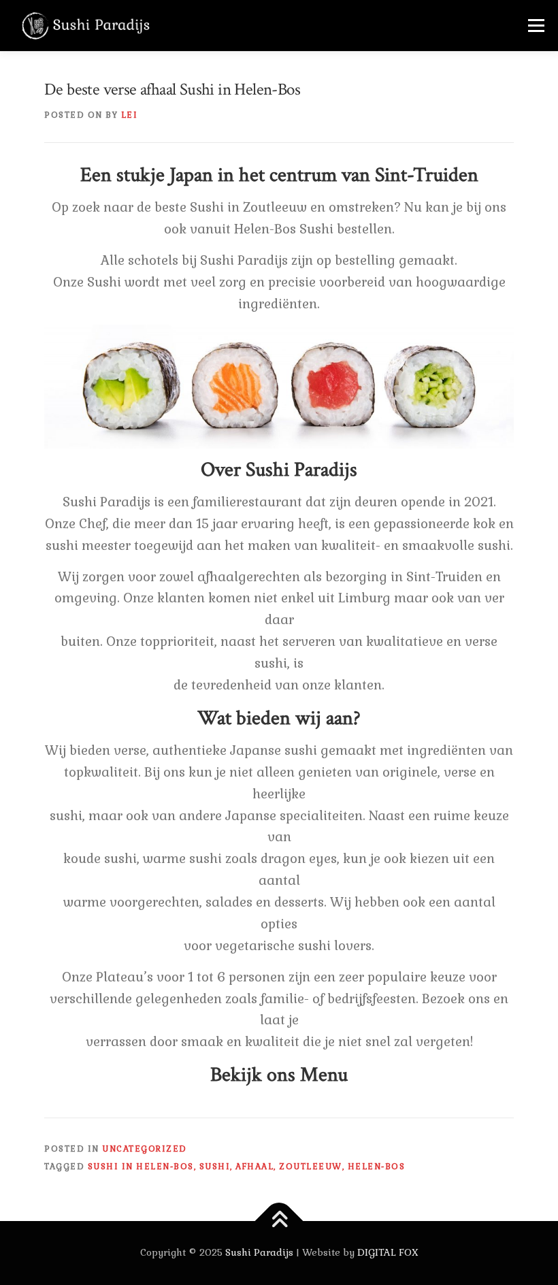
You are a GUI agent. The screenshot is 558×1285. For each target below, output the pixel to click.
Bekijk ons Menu (279, 1075)
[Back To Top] (279, 1221)
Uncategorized (144, 1148)
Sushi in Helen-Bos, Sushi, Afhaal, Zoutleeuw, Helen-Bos (247, 1166)
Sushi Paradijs (259, 1252)
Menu (536, 25)
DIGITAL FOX (388, 1252)
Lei (129, 115)
